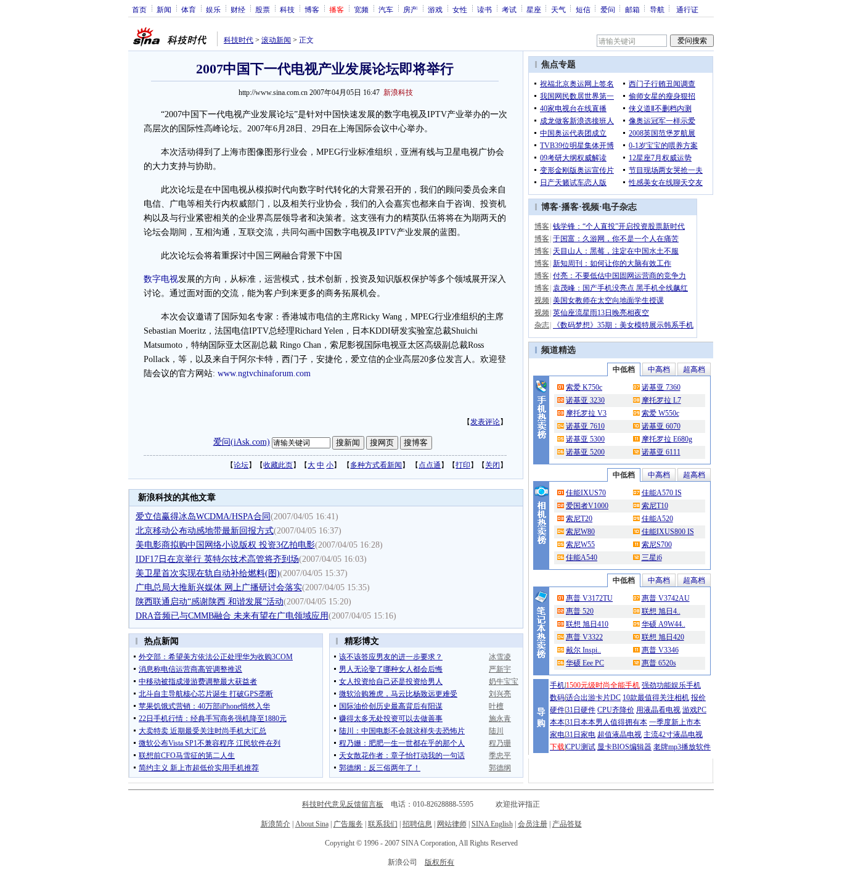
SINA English (492, 824)
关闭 (492, 465)
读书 (484, 9)
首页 (139, 9)
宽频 (361, 9)
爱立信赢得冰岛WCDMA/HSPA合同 (203, 516)
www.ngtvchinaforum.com (264, 373)
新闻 (164, 9)
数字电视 (161, 279)
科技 (287, 9)
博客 (312, 9)
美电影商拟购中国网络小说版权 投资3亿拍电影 (225, 545)
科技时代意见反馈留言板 (342, 804)
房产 (410, 9)
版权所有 (439, 862)
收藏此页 (278, 465)
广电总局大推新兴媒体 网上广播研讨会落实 (219, 587)
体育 (188, 9)
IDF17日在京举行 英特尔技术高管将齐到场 (217, 559)
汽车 (385, 9)
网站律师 (452, 824)
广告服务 (348, 824)
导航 (657, 9)
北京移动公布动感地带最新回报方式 (205, 530)
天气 (558, 9)
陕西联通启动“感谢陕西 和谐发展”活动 (210, 601)
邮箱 (632, 9)
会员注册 (532, 824)
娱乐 (213, 9)
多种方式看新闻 (376, 465)
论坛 (241, 465)
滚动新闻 (276, 40)
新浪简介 (275, 824)
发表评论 (485, 422)
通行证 (687, 9)
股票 (262, 9)
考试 (509, 9)
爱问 (607, 9)
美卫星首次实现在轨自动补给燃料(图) (208, 573)
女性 (459, 9)
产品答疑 (567, 824)
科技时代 (238, 40)
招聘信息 (417, 824)
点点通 (430, 465)
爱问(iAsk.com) (241, 442)
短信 (583, 9)
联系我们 (383, 824)
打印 (463, 465)
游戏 (435, 9)
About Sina (312, 824)
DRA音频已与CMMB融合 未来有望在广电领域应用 (232, 615)
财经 (238, 9)
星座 (533, 9)
